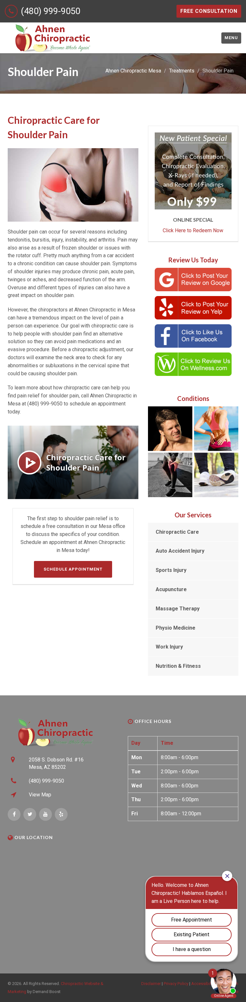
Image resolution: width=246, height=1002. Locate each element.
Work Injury (169, 647)
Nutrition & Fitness (178, 666)
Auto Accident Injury (180, 551)
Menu (231, 37)
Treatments (181, 71)
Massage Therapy (178, 609)
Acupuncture (171, 589)
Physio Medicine (175, 628)
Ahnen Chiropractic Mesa (133, 71)
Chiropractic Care (177, 532)
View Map (40, 795)
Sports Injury (171, 570)
